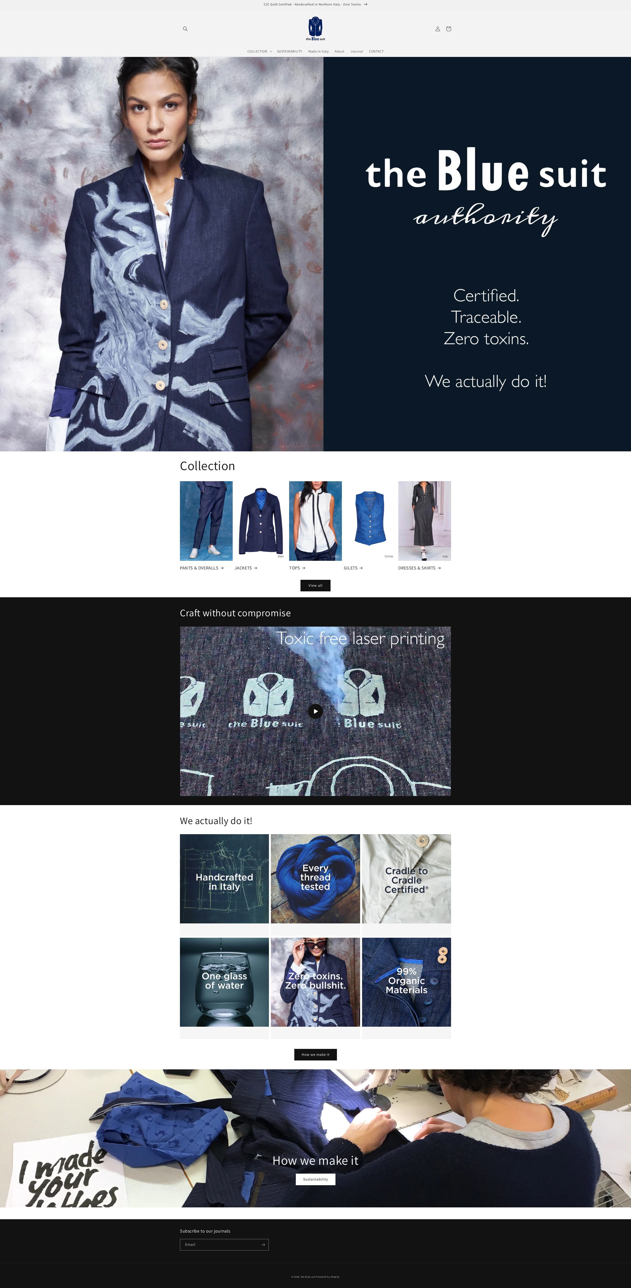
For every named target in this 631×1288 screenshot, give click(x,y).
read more (221, 841)
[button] (185, 28)
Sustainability (315, 1179)
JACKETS (243, 568)
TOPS (294, 568)
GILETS (351, 568)
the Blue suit (308, 1276)
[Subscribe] (263, 1245)
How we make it (316, 1054)
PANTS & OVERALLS (199, 568)
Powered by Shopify (328, 1276)
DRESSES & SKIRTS (417, 568)
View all (316, 585)
